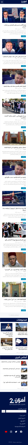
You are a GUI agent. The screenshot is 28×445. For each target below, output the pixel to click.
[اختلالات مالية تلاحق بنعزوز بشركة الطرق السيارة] (21, 342)
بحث (3, 411)
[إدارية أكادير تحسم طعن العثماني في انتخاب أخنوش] (14, 15)
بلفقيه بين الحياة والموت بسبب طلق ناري (15, 177)
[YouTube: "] (6, 432)
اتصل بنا (22, 423)
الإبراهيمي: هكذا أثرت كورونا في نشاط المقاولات (10, 362)
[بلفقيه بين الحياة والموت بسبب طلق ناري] (14, 167)
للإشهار (22, 421)
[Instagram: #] (11, 432)
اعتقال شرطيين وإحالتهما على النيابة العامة (15, 147)
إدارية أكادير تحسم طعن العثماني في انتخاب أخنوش (15, 26)
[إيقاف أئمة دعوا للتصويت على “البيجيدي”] (14, 259)
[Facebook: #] (21, 432)
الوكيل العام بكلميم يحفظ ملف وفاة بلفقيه (15, 86)
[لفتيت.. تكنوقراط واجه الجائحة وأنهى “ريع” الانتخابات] (24, 383)
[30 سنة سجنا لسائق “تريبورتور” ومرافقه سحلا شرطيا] (14, 198)
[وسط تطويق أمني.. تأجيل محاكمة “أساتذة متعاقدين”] (14, 106)
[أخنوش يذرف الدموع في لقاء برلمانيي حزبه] (6, 342)
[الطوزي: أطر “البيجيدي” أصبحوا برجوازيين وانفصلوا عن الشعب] (6, 327)
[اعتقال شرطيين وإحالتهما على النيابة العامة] (14, 137)
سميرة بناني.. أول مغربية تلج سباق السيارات (11, 368)
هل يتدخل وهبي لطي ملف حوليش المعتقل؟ (14, 56)
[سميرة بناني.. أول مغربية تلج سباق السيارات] (24, 370)
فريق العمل (21, 418)
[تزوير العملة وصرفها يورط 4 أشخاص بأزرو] (14, 230)
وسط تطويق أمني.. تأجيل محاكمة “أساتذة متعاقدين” (15, 117)
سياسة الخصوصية (19, 426)
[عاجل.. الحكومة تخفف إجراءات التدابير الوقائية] (21, 327)
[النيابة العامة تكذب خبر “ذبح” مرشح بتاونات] (14, 289)
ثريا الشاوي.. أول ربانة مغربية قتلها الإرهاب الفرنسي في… (12, 376)
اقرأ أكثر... (23, 36)
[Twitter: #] (16, 432)
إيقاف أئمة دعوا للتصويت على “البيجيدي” (15, 269)
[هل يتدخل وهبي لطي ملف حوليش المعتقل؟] (14, 46)
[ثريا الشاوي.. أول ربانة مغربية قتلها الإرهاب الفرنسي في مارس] (24, 377)
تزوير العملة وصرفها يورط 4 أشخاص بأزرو (15, 240)
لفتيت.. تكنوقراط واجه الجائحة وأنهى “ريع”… (11, 382)
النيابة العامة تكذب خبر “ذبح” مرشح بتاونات (15, 299)
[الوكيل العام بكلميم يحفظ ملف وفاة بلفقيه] (14, 76)
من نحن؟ (22, 415)
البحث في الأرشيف (22, 409)
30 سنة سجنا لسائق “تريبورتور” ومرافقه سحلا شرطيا (14, 209)
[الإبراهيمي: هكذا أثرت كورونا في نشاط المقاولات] (24, 363)
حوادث (24, 8)
